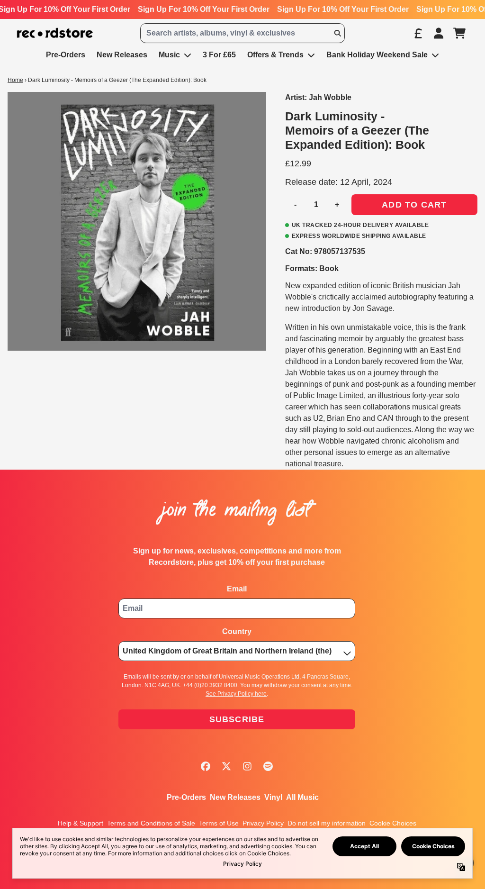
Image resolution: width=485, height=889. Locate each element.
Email (237, 589)
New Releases (235, 797)
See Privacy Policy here (236, 693)
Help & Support (80, 823)
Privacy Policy (263, 823)
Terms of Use (219, 823)
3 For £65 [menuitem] (219, 55)
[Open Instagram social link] (247, 766)
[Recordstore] (55, 33)
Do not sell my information (326, 823)
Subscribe (237, 719)
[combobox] (242, 33)
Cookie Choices (392, 823)
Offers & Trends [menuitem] (275, 55)
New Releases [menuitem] (122, 55)
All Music (302, 797)
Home (15, 80)
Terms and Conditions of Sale (151, 823)
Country (236, 631)
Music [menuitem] (169, 55)
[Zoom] (137, 221)
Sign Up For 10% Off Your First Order (203, 9)
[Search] (337, 33)
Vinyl (273, 797)
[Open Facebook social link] (205, 766)
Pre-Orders (186, 797)
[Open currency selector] (417, 33)
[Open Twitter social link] (226, 766)
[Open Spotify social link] (268, 766)
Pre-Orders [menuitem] (65, 55)
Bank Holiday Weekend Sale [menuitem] (377, 55)
